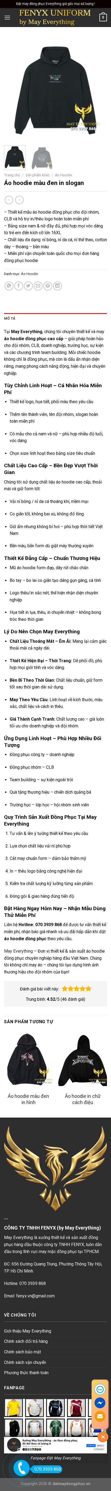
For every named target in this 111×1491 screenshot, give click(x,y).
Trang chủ (12, 175)
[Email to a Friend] (38, 285)
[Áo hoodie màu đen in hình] (28, 1060)
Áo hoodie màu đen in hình (28, 1099)
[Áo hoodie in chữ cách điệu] (82, 1060)
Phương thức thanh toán (26, 1372)
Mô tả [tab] (9, 318)
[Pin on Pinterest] (47, 285)
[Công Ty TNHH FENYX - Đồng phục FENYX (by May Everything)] (55, 17)
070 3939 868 (47, 1469)
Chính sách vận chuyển (25, 1362)
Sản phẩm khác (38, 175)
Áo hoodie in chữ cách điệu (82, 1099)
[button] (65, 989)
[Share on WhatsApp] (9, 285)
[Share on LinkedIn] (57, 285)
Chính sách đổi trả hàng (26, 1341)
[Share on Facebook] (18, 285)
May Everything (18, 951)
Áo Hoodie (63, 175)
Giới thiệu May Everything (27, 1331)
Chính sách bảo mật (22, 1351)
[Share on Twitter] (28, 285)
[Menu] (7, 17)
